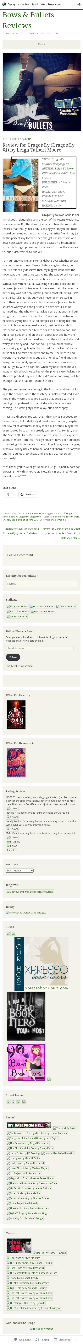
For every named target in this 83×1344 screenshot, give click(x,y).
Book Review (35, 513)
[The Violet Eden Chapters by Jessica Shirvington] (34, 1308)
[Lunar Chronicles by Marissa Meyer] (27, 1168)
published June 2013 (28, 519)
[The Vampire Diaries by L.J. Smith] (26, 1303)
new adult (12, 519)
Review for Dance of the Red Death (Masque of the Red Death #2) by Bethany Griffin (61, 533)
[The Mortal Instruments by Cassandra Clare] (32, 1183)
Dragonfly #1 (36, 516)
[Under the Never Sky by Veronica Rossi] (29, 1293)
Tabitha (26, 138)
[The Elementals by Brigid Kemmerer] (28, 1143)
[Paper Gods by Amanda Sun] (23, 1193)
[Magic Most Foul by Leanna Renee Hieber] (30, 1178)
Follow (13, 657)
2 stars (57, 513)
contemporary (10, 516)
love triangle (72, 516)
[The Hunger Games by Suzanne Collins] (29, 1263)
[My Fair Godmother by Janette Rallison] (29, 1188)
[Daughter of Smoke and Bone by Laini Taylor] (32, 1138)
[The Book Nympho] (41, 1329)
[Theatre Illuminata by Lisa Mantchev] (27, 1208)
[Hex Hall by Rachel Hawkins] (58, 1153)
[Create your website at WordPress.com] (41, 4)
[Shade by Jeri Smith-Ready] (22, 1203)
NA (4, 519)
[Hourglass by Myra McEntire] (23, 1158)
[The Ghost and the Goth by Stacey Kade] (30, 1148)
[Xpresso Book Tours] (41, 989)
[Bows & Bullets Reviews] (42, 130)
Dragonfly (58, 159)
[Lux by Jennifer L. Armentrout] (24, 1173)
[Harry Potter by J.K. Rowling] (23, 1153)
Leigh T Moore (64, 168)
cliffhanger (67, 513)
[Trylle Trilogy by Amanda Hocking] (26, 1213)
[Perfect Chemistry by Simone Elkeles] (28, 1198)
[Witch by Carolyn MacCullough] (25, 1218)
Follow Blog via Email (20, 631)
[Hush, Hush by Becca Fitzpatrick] (25, 1163)
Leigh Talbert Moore (54, 516)
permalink (60, 519)
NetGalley (60, 200)
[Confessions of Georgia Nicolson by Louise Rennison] (37, 1133)
